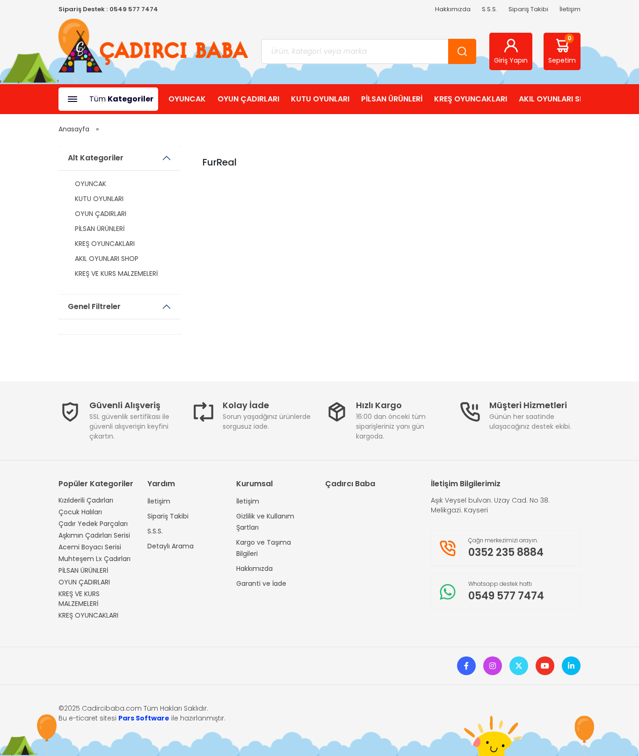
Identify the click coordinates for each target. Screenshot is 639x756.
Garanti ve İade (261, 583)
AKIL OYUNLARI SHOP (557, 99)
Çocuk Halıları (80, 512)
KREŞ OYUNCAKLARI (470, 99)
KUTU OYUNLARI (320, 99)
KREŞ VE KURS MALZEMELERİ (116, 273)
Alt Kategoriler (95, 157)
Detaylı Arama (170, 546)
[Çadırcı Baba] (153, 50)
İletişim (570, 9)
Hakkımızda (453, 9)
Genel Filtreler (94, 306)
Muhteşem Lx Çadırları (94, 558)
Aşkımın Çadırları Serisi (94, 535)
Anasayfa (73, 129)
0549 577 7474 (133, 9)
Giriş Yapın (511, 60)
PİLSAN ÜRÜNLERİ (391, 99)
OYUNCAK (187, 99)
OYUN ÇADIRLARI (248, 99)
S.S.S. (489, 9)
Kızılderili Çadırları (85, 500)
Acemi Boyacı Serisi (89, 547)
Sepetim (562, 49)
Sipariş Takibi (528, 9)
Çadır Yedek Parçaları (93, 523)
